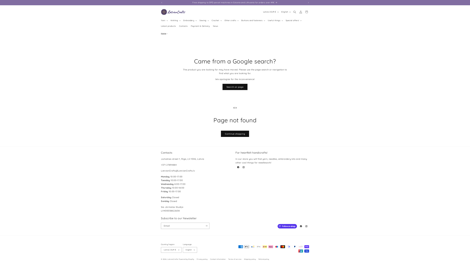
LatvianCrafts (172, 259)
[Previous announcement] (161, 2)
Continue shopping (235, 133)
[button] (164, 20)
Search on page (235, 87)
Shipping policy (250, 259)
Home (163, 33)
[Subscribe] (206, 226)
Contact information (218, 259)
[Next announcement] (308, 2)
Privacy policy (202, 259)
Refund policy (263, 259)
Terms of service (234, 259)
